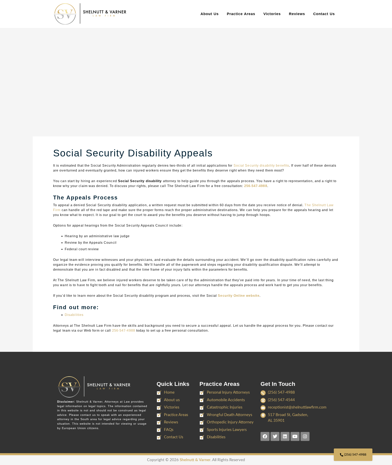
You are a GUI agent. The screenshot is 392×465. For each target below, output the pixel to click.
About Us (209, 14)
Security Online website (238, 295)
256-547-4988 (255, 186)
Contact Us (324, 14)
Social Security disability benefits (261, 165)
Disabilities (74, 315)
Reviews (297, 14)
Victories (272, 14)
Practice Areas (241, 14)
